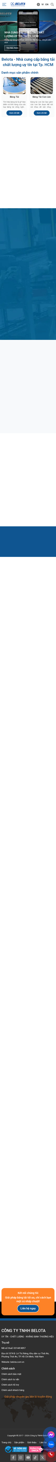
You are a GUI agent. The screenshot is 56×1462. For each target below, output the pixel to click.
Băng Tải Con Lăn (42, 97)
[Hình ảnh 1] (13, 1048)
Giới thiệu (31, 1442)
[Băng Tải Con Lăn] (41, 85)
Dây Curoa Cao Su (41, 194)
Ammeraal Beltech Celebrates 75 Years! (28, 820)
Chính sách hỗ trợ (10, 1384)
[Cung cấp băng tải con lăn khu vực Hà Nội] (28, 971)
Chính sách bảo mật (11, 1374)
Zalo (51, 1444)
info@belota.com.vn (17, 1136)
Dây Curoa (14, 194)
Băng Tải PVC (42, 154)
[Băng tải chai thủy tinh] (28, 374)
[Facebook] (13, 1458)
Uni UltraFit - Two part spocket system (28, 919)
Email (7, 1182)
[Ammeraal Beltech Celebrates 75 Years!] (28, 798)
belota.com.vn (17, 1362)
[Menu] (4, 4)
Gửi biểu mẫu (28, 1260)
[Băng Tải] (14, 85)
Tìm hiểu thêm (12, 48)
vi (43, 4)
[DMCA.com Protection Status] (40, 1449)
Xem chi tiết (14, 113)
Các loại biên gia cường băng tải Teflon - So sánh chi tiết (27, 491)
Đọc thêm (14, 414)
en (46, 4)
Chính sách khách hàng (12, 1390)
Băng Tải (14, 97)
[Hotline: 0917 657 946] (51, 1454)
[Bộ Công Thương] (17, 1449)
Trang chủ (6, 1442)
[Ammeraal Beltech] (28, 848)
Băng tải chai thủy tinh (16, 396)
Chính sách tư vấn (10, 1379)
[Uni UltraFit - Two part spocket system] (28, 897)
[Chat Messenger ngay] (51, 1434)
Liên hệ (43, 1442)
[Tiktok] (35, 1458)
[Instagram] (21, 1458)
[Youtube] (28, 1458)
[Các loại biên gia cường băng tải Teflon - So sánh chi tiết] (28, 468)
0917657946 (13, 1131)
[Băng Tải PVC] (41, 143)
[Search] (52, 4)
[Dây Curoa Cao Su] (41, 183)
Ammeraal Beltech (28, 869)
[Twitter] (43, 1458)
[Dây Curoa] (14, 183)
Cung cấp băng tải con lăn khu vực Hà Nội (26, 993)
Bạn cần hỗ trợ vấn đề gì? (15, 1206)
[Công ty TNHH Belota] (17, 4)
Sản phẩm (19, 1442)
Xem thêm (26, 673)
